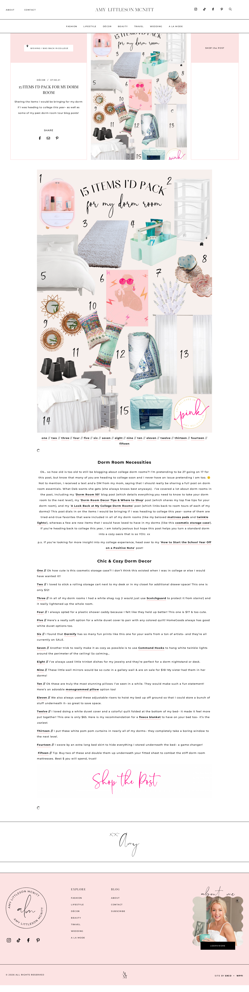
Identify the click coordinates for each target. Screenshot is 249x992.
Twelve (42, 711)
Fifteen (43, 752)
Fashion (71, 26)
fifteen (124, 443)
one (44, 437)
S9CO (228, 975)
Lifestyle (89, 26)
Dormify (70, 634)
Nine (40, 669)
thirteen (181, 437)
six (96, 437)
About (10, 10)
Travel (139, 26)
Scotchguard (156, 598)
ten (139, 437)
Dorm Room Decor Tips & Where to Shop (112, 500)
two (54, 437)
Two (40, 584)
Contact (30, 10)
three (65, 437)
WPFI (240, 975)
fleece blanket (150, 717)
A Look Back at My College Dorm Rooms (102, 505)
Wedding (156, 26)
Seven (41, 647)
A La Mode (176, 26)
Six (39, 634)
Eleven (42, 697)
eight (119, 437)
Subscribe (118, 911)
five (86, 437)
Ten (39, 683)
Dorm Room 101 (88, 494)
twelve (165, 437)
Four (40, 612)
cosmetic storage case (192, 522)
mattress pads (178, 517)
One (40, 570)
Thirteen (43, 730)
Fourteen (44, 744)
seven (106, 437)
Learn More (217, 946)
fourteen (197, 437)
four (76, 437)
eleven (151, 437)
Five (40, 620)
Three (41, 598)
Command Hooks (151, 647)
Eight (41, 661)
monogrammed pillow (82, 689)
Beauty (123, 26)
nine (130, 437)
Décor (107, 26)
